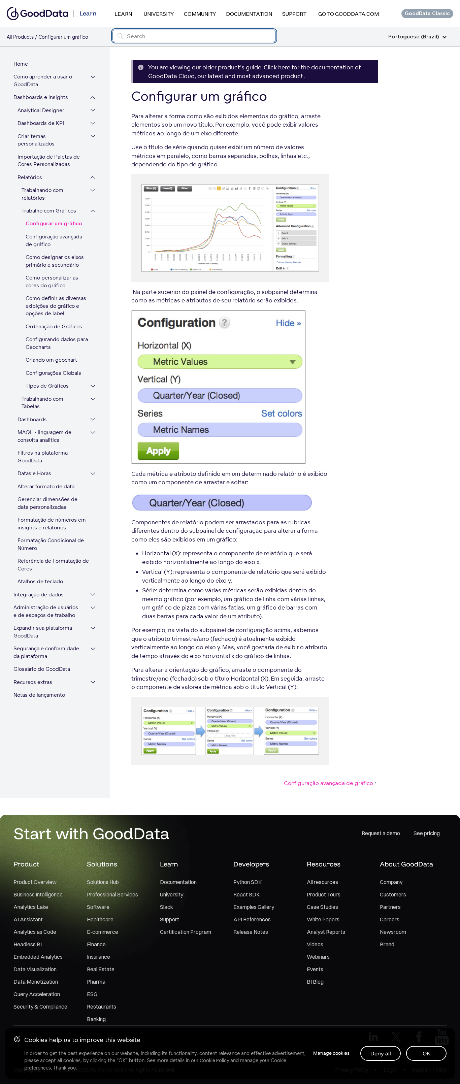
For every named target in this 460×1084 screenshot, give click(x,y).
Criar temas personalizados (36, 140)
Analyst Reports (326, 931)
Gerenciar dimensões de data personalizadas (47, 503)
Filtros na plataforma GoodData (43, 457)
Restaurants (101, 1006)
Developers (251, 864)
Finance (96, 944)
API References (252, 919)
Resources (323, 864)
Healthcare (100, 919)
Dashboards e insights (40, 97)
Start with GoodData (91, 833)
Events (315, 969)
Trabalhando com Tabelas (42, 403)
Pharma (96, 981)
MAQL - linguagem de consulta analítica (44, 436)
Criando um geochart (51, 360)
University (159, 13)
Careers (389, 919)
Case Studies (322, 907)
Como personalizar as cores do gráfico (52, 282)
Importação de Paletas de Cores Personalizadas (49, 161)
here (284, 67)
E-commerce (102, 931)
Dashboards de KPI (41, 123)
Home (20, 64)
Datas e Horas (34, 473)
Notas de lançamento (39, 695)
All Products (20, 37)
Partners (390, 907)
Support (294, 13)
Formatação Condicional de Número (51, 544)
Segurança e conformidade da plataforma (46, 653)
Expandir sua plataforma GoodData (42, 632)
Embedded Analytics (38, 956)
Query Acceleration (36, 994)
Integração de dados (38, 594)
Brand (387, 944)
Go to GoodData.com (348, 13)
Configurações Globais (53, 373)
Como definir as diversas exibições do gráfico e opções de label (56, 306)
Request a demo (381, 833)
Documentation (249, 13)
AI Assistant (28, 919)
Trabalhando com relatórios (42, 194)
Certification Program (185, 931)
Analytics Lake (30, 907)
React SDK (246, 894)
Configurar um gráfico (54, 224)
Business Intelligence (38, 894)
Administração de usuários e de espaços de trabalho (45, 611)
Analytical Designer (41, 110)
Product (26, 864)
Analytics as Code (34, 931)
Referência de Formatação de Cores (53, 565)
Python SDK (247, 882)
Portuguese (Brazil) (413, 37)
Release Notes (250, 931)
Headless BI (27, 944)
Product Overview (35, 882)
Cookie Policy (214, 1060)
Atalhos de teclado (40, 582)
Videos (315, 944)
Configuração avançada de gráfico (54, 241)
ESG (92, 994)
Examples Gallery (253, 907)
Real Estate (100, 969)
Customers (393, 894)
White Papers (323, 919)
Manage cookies (331, 1053)
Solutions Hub (103, 882)
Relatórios (30, 177)
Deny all (380, 1053)
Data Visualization (35, 969)
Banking (96, 1019)
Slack (166, 907)
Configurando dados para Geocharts (57, 343)
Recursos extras (32, 682)
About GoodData (406, 864)
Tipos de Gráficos (47, 386)
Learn (123, 13)
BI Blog (315, 981)
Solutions (102, 864)
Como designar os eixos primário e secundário (55, 261)
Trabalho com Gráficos (49, 211)
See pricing (427, 833)
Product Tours (323, 894)
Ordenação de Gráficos (54, 326)
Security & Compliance (40, 1006)
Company (391, 882)
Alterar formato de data (46, 486)
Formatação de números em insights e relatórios (52, 524)
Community (200, 13)
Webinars (318, 956)
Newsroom (393, 931)
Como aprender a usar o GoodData (42, 81)
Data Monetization (35, 981)
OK (426, 1053)
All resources (322, 882)
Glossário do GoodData (41, 669)
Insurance (98, 956)
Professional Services (112, 894)
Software (98, 907)
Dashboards (32, 419)
